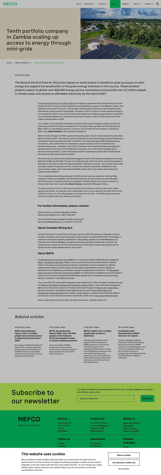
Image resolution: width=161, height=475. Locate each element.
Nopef (125, 447)
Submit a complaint (131, 431)
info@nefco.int (103, 426)
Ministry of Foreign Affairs (107, 288)
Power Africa (82, 293)
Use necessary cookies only (123, 463)
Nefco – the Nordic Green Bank (51, 262)
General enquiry (97, 431)
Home (9, 63)
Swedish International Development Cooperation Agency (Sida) (67, 285)
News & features (22, 63)
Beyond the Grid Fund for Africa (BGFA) (58, 103)
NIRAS (109, 268)
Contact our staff (97, 428)
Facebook (62, 446)
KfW (73, 290)
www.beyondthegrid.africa (107, 296)
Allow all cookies (124, 455)
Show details (124, 469)
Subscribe (147, 398)
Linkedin (61, 443)
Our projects (95, 446)
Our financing (96, 443)
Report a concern (130, 428)
